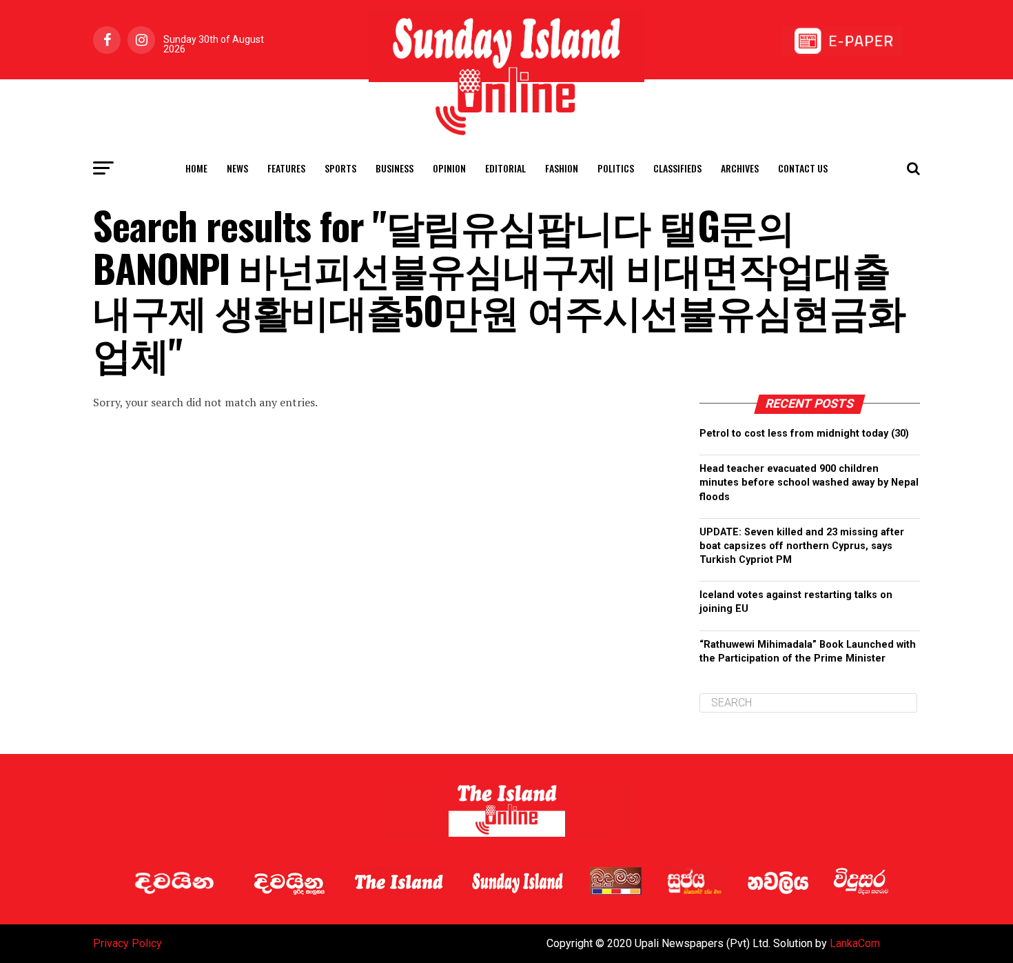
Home (196, 168)
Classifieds (677, 168)
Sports (340, 168)
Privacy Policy (127, 943)
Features (286, 168)
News (237, 168)
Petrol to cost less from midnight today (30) (804, 433)
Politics (615, 168)
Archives (740, 168)
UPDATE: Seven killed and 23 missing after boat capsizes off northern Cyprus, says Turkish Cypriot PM (801, 546)
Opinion (449, 168)
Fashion (561, 168)
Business (394, 168)
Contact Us (803, 168)
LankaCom (855, 943)
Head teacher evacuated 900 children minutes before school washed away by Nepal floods (809, 482)
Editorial (505, 168)
